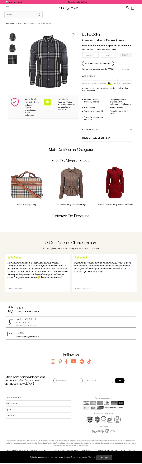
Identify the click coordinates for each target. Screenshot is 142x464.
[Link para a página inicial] (9, 23)
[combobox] (23, 14)
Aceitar (104, 458)
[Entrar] (127, 8)
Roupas (32, 23)
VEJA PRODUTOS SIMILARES (98, 63)
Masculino (22, 23)
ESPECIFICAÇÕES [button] (90, 130)
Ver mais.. (92, 457)
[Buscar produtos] (39, 15)
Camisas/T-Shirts (44, 23)
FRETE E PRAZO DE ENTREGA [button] (96, 138)
